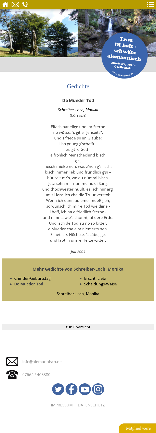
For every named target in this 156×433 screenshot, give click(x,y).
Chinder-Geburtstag (32, 278)
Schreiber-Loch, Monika (78, 109)
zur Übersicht (78, 326)
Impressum (62, 404)
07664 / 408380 (36, 374)
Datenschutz (91, 404)
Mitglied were (138, 428)
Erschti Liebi (95, 278)
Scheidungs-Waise (100, 283)
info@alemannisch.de (42, 361)
